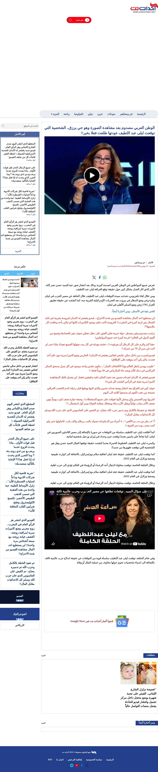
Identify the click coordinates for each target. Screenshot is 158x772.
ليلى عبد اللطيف (85, 289)
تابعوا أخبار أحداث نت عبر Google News (91, 621)
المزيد (43, 655)
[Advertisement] (138, 61)
